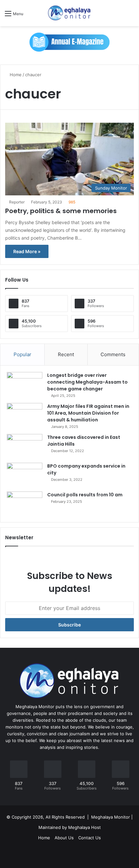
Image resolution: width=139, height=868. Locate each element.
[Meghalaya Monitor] (69, 13)
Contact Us (89, 837)
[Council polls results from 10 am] (24, 503)
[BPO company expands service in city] (24, 475)
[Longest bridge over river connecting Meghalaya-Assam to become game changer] (24, 384)
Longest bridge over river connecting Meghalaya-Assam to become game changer (87, 382)
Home (15, 74)
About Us (64, 837)
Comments (113, 354)
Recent (66, 354)
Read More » (26, 251)
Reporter (17, 202)
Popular (22, 354)
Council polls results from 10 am (85, 494)
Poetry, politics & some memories (61, 210)
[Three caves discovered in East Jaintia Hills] (24, 446)
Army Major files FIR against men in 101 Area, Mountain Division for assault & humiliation (88, 413)
